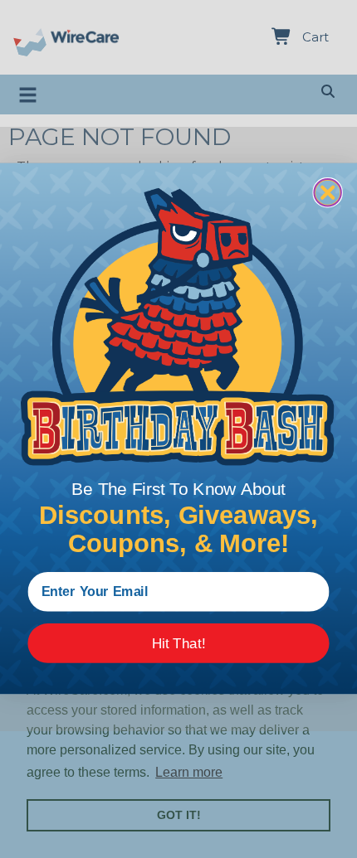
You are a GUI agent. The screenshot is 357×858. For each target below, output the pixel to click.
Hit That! (179, 644)
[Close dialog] (327, 192)
